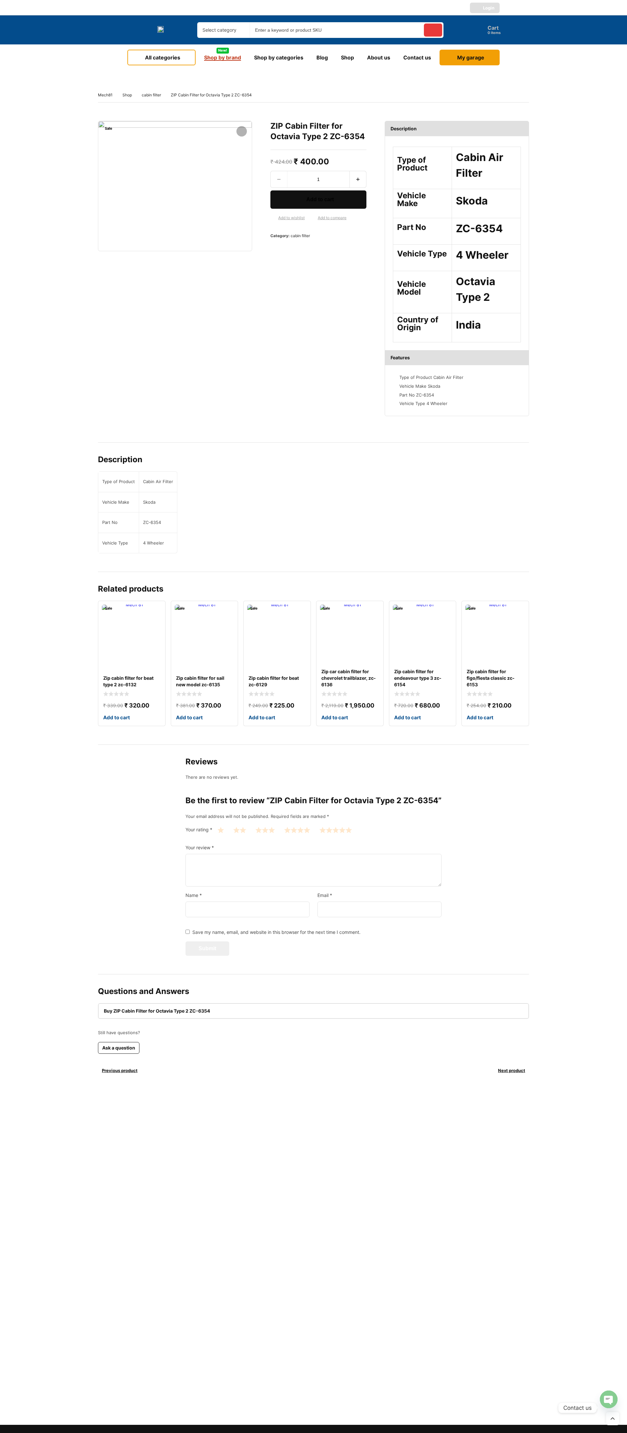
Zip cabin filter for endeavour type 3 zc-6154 (418, 678)
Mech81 (105, 94)
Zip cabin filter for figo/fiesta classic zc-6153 (491, 678)
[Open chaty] (609, 1399)
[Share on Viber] (327, 249)
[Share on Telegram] (337, 249)
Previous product (119, 1070)
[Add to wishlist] (273, 218)
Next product (511, 1070)
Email (324, 895)
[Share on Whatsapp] (316, 249)
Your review (199, 847)
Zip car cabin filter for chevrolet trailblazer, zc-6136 (348, 678)
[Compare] (312, 218)
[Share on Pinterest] (295, 249)
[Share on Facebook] (275, 249)
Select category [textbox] (219, 30)
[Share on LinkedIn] (306, 249)
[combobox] (223, 30)
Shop (127, 94)
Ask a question (118, 1047)
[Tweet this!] (285, 249)
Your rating (198, 829)
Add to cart (320, 199)
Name (193, 895)
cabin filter (151, 94)
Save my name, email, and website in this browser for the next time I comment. (276, 932)
